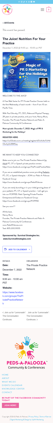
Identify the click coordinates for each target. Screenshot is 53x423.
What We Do (9, 381)
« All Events (8, 22)
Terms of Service (45, 416)
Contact (7, 392)
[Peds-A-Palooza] (20, 9)
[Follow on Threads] (29, 2)
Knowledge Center (13, 388)
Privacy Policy (33, 416)
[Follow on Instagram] (21, 2)
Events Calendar (12, 385)
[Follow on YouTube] (34, 2)
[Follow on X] (26, 2)
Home (5, 374)
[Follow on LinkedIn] (31, 2)
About (5, 378)
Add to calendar (17, 249)
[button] (42, 9)
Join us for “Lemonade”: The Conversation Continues (14, 316)
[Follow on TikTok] (24, 2)
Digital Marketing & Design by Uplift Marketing (26, 419)
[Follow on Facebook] (19, 2)
